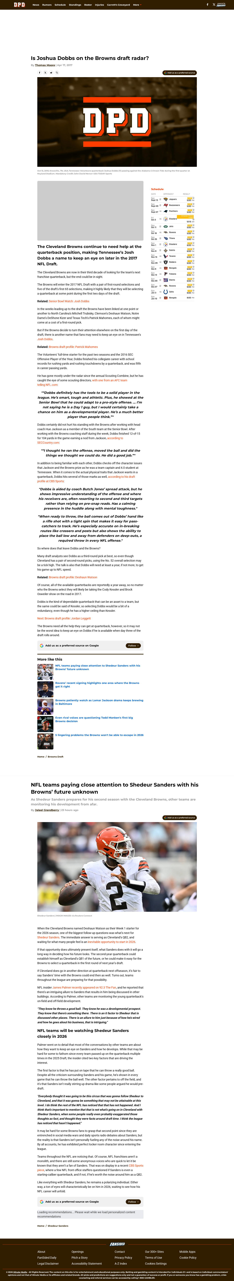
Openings (78, 1251)
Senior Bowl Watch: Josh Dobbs (69, 301)
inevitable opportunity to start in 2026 (111, 942)
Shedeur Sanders (48, 937)
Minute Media (20, 1272)
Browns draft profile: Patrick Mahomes (73, 347)
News (36, 4)
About (41, 1251)
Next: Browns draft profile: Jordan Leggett (64, 618)
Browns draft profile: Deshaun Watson (73, 577)
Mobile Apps (187, 1251)
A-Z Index (121, 1263)
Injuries (99, 4)
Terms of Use (153, 1257)
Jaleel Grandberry (47, 810)
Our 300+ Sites (154, 1251)
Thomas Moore (45, 65)
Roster (88, 4)
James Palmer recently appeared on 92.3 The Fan (84, 987)
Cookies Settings (156, 1263)
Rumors (46, 4)
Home (40, 756)
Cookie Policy (188, 1257)
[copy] (57, 72)
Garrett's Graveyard (118, 4)
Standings (75, 4)
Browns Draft (55, 756)
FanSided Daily (46, 1257)
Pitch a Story (80, 1257)
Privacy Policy (123, 1257)
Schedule (60, 4)
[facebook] (207, 4)
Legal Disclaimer (48, 1263)
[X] (214, 4)
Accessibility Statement (87, 1263)
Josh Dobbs (44, 339)
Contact (120, 1251)
